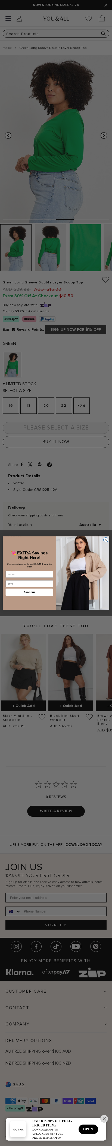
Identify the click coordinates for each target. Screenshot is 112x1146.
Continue (29, 592)
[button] (104, 1119)
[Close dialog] (105, 539)
